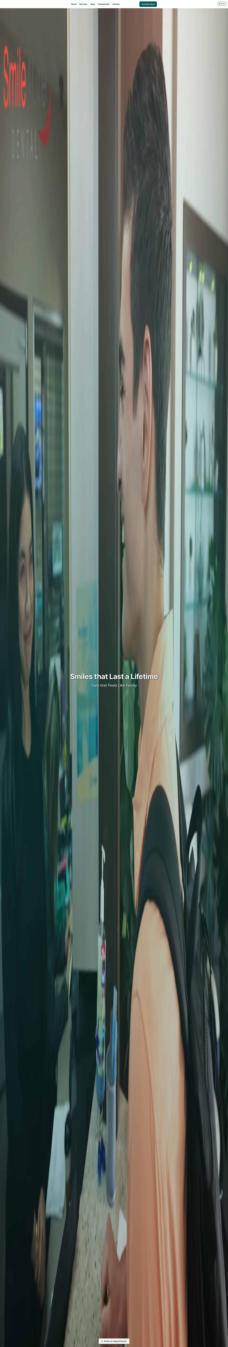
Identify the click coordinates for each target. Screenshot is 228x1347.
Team (92, 4)
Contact (116, 4)
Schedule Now (148, 4)
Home (74, 4)
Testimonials (104, 4)
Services (83, 4)
